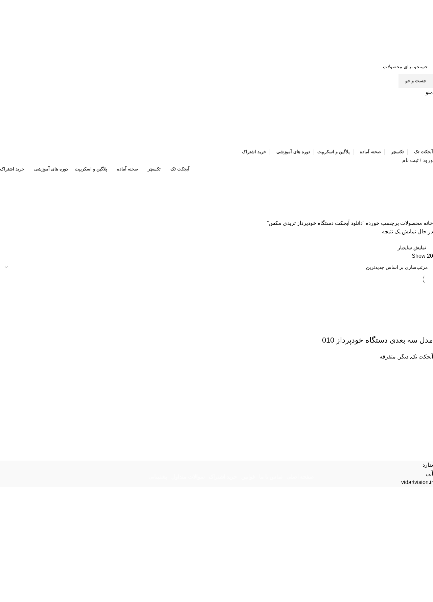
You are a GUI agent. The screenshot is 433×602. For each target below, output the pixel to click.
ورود (428, 160)
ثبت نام (410, 160)
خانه (427, 223)
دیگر (403, 357)
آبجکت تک (422, 357)
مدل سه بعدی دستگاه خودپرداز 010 (377, 340)
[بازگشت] (424, 181)
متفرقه (388, 357)
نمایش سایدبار (412, 247)
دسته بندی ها (413, 214)
